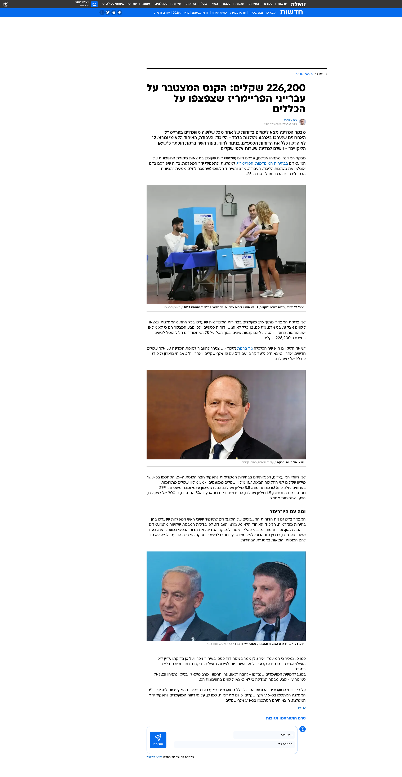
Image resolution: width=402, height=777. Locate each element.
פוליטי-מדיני (219, 13)
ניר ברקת (245, 349)
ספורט (268, 4)
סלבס (227, 4)
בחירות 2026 (181, 13)
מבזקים (271, 13)
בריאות (191, 4)
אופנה (146, 4)
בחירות (254, 4)
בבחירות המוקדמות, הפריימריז (262, 164)
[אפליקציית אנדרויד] (119, 12)
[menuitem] (280, 4)
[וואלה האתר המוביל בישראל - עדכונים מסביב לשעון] (298, 4)
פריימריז (300, 707)
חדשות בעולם (200, 13)
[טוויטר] (108, 12)
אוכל (204, 4)
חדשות (282, 4)
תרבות (240, 4)
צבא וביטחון (256, 13)
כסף (215, 4)
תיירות (177, 4)
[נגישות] (5, 4)
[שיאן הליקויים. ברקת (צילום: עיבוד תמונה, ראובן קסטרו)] (226, 418)
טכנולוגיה (161, 4)
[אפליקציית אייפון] (113, 12)
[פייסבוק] (102, 12)
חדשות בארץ (237, 13)
